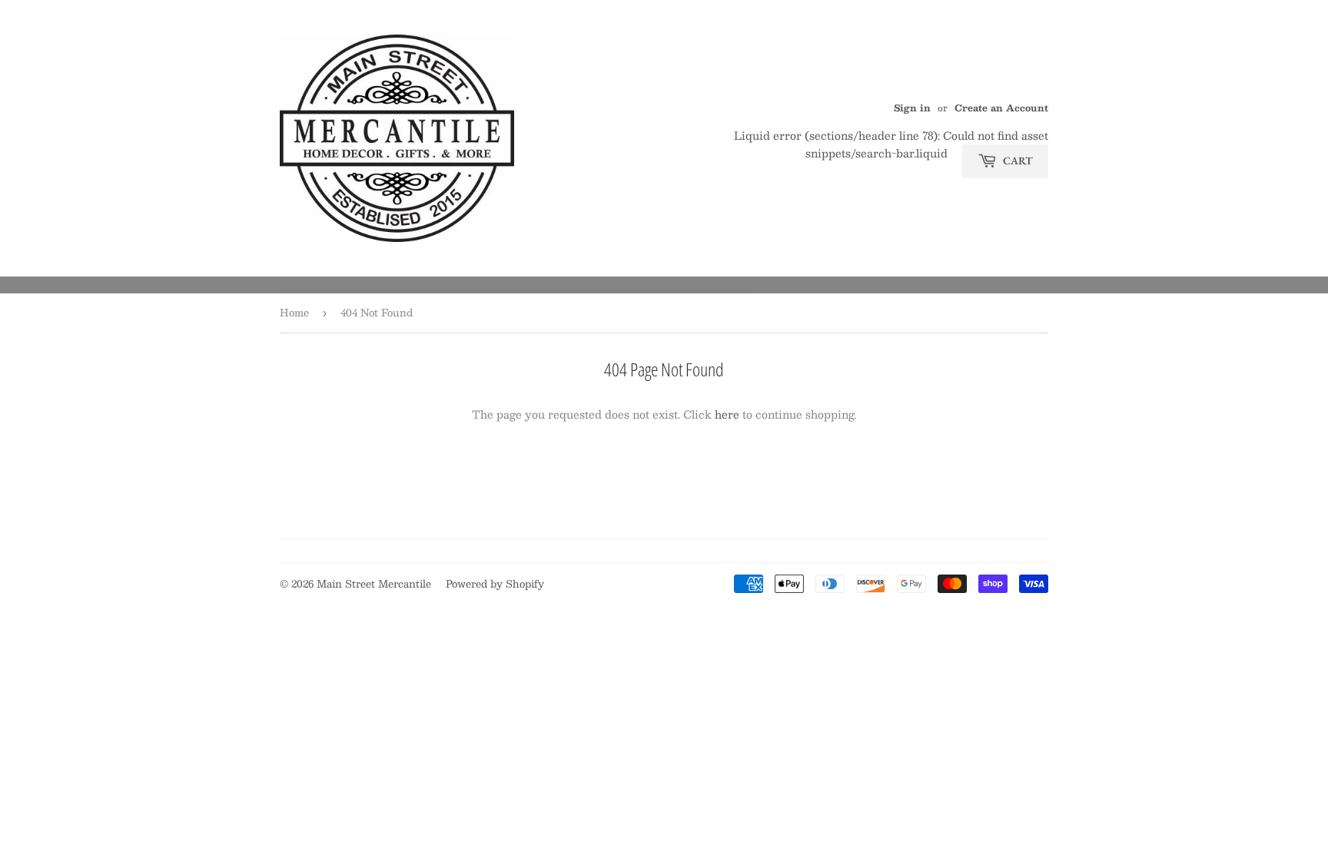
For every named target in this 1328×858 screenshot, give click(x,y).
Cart (1017, 160)
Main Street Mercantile (374, 583)
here (727, 414)
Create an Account (1001, 107)
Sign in (912, 107)
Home (294, 312)
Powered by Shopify (495, 583)
